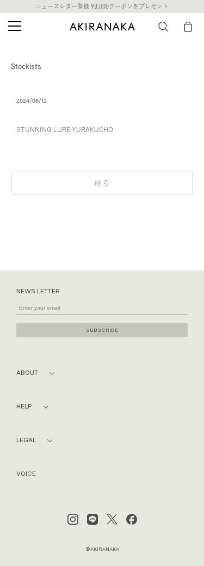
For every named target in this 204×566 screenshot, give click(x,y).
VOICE (26, 473)
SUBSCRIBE (102, 330)
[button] (163, 26)
